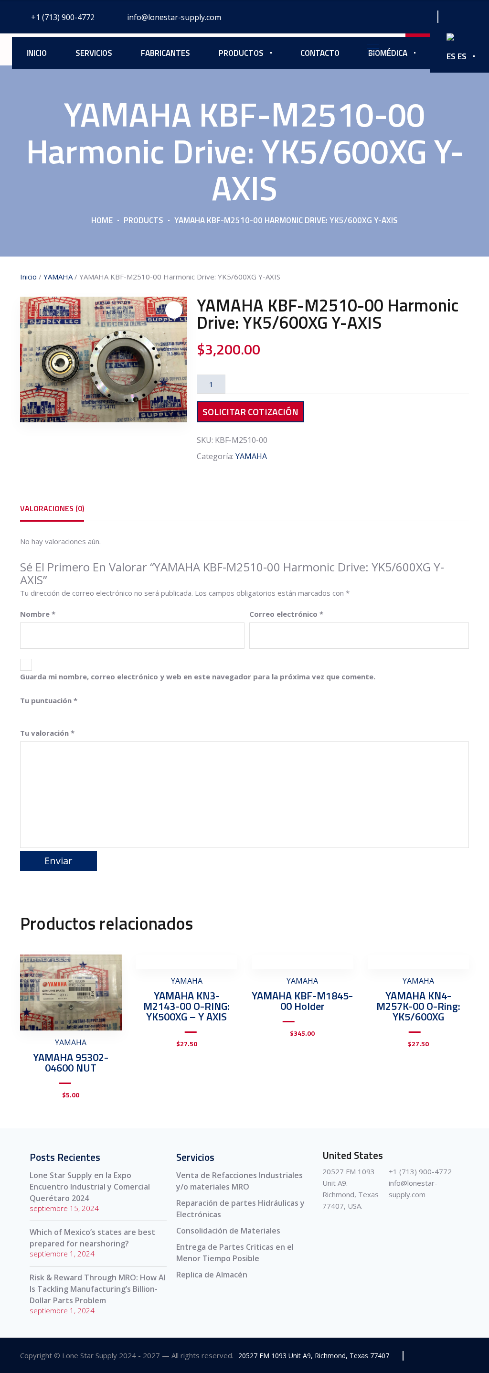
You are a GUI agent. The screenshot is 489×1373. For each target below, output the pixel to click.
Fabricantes (165, 53)
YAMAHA (58, 276)
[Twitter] (396, 17)
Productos (241, 53)
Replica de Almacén (211, 1274)
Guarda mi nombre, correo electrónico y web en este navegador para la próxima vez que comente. (197, 676)
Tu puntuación (48, 700)
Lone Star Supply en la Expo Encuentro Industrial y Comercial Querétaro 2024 (90, 1186)
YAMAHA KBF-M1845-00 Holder (302, 1000)
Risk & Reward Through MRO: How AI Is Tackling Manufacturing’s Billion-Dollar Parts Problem (98, 1289)
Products (143, 220)
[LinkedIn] (417, 17)
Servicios (93, 53)
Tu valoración (47, 733)
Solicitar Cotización (250, 411)
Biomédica (387, 53)
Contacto (320, 53)
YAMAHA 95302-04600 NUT (70, 1062)
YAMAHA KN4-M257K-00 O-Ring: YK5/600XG (418, 1006)
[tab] (52, 508)
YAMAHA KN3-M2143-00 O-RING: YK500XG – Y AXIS (186, 1006)
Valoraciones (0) (52, 508)
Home (102, 220)
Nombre (37, 614)
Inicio (36, 53)
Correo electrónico (286, 614)
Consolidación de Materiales (228, 1230)
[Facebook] (374, 17)
